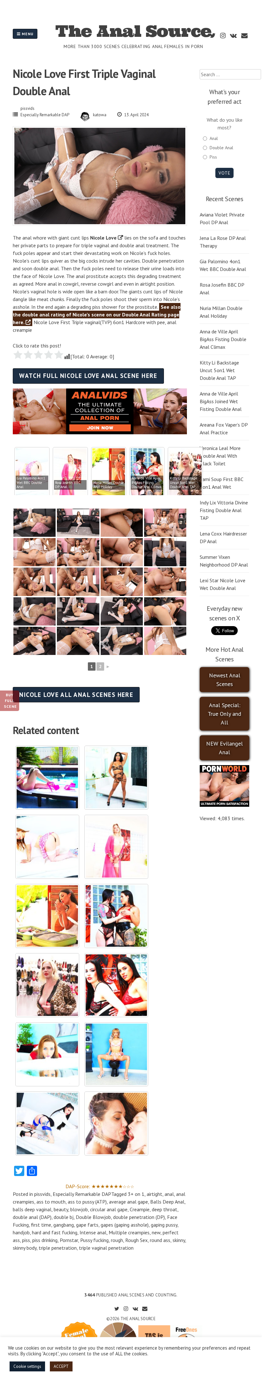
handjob (21, 1232)
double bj (63, 1217)
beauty (61, 1209)
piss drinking (45, 1240)
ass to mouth (51, 1201)
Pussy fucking (94, 1240)
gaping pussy (164, 1225)
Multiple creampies (129, 1232)
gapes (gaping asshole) (125, 1225)
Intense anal (93, 1232)
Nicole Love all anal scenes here (76, 694)
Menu (27, 33)
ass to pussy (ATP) (87, 1201)
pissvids (27, 108)
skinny (179, 1240)
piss (26, 1240)
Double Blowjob (93, 1217)
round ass (160, 1240)
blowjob (79, 1209)
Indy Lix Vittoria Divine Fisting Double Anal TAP (224, 510)
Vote (224, 173)
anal (169, 1194)
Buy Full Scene (10, 700)
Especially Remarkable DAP (44, 115)
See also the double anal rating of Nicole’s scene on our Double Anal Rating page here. (97, 314)
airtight (154, 1194)
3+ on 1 (136, 1194)
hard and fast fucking (54, 1232)
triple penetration (58, 1248)
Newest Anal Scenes (224, 680)
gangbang (63, 1225)
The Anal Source (133, 31)
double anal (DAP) (32, 1217)
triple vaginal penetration (106, 1248)
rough (117, 1240)
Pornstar (69, 1240)
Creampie (140, 1209)
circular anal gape (108, 1209)
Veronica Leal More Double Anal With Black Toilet (220, 456)
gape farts (87, 1225)
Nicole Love (103, 237)
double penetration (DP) (139, 1217)
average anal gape (128, 1201)
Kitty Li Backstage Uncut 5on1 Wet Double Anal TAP (219, 370)
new (156, 1232)
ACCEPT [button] (61, 1366)
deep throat (164, 1209)
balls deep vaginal (32, 1209)
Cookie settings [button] (27, 1366)
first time (41, 1225)
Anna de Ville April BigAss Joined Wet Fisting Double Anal (221, 401)
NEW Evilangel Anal (224, 748)
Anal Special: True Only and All (224, 713)
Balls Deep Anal (167, 1201)
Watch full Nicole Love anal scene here (88, 376)
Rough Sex (136, 1240)
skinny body (24, 1248)
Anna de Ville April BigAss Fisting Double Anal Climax (223, 339)
